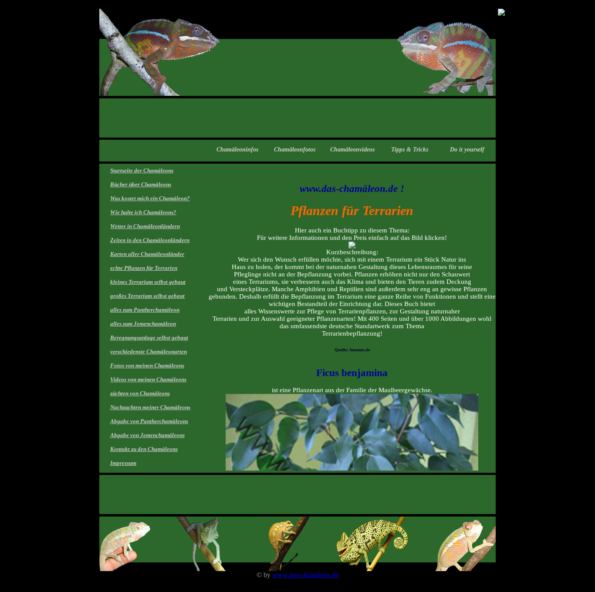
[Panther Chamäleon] (501, 13)
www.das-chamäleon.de (305, 575)
